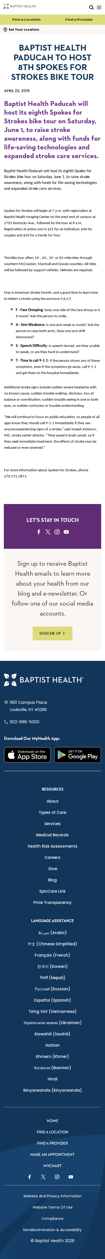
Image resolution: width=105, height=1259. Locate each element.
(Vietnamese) (53, 1011)
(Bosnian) (52, 1067)
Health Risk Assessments (52, 846)
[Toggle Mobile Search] (91, 7)
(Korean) (52, 966)
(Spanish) (52, 1000)
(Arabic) (52, 932)
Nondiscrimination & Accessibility (52, 1229)
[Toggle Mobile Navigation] (99, 7)
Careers (52, 857)
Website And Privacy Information (52, 1196)
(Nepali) (52, 977)
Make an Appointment (52, 1155)
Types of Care (52, 812)
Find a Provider (79, 19)
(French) (52, 955)
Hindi (53, 1079)
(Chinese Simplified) (52, 944)
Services (52, 823)
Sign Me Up (50, 633)
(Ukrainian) (52, 1022)
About (53, 801)
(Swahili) (53, 1034)
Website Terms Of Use (53, 1207)
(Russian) (52, 989)
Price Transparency (52, 902)
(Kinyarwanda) (52, 1090)
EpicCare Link (52, 891)
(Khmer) (52, 1056)
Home (52, 1121)
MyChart (53, 1166)
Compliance (52, 1218)
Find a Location (26, 19)
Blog (52, 880)
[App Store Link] (27, 755)
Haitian (52, 1045)
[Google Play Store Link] (77, 755)
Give (52, 868)
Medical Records (52, 835)
